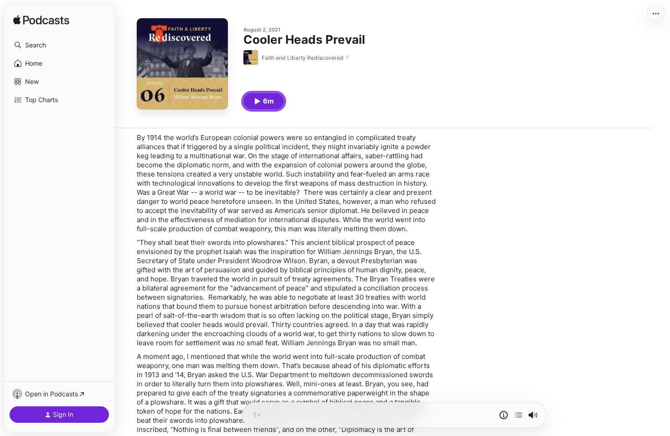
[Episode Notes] (503, 415)
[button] (59, 45)
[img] (41, 20)
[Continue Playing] (518, 415)
